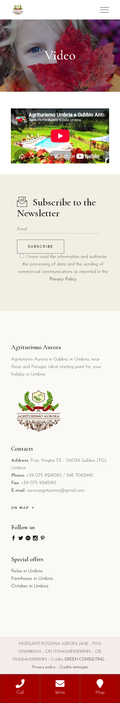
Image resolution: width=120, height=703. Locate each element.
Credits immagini (73, 667)
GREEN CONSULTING (84, 659)
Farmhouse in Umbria (32, 578)
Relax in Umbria (26, 571)
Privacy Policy (62, 279)
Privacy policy (43, 667)
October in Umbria (29, 586)
